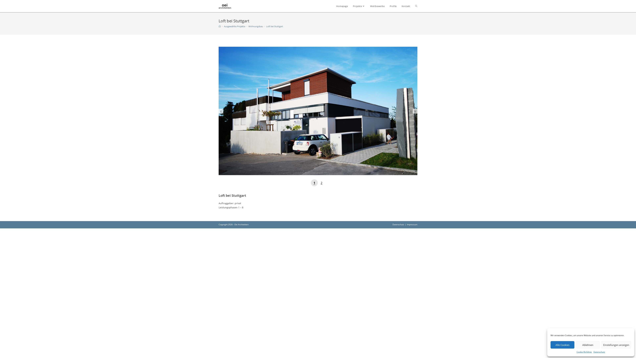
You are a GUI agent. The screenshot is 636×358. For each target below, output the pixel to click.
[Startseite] (220, 26)
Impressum (412, 224)
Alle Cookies (562, 345)
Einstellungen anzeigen (616, 345)
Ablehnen (587, 345)
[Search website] (416, 6)
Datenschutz (599, 352)
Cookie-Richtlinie (584, 352)
